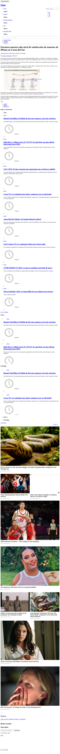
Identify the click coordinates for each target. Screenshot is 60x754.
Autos (5, 8)
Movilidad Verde (7, 31)
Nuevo (2, 312)
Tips (4, 25)
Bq (49, 12)
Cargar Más (3, 422)
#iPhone (5, 105)
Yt (49, 16)
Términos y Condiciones (20, 719)
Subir (2, 735)
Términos (6, 41)
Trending (6, 312)
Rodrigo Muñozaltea (7, 55)
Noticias (5, 14)
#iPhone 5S (6, 106)
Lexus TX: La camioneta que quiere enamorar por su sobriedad (27, 398)
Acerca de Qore (4, 719)
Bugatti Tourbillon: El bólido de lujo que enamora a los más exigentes (30, 322)
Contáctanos (11, 719)
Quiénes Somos (7, 40)
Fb (49, 14)
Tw (49, 15)
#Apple (5, 104)
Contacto (6, 42)
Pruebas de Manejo (8, 20)
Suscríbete (17, 730)
